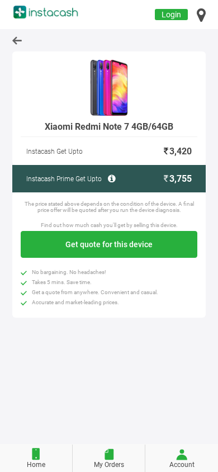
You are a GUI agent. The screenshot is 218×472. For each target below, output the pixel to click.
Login (171, 14)
